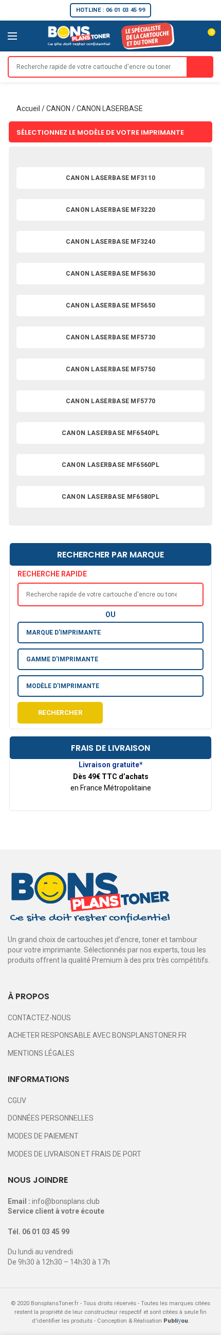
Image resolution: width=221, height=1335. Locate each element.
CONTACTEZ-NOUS (39, 1018)
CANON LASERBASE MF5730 (111, 337)
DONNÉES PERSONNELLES (51, 1118)
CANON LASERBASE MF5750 (111, 369)
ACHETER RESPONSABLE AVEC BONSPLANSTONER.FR (97, 1035)
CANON (58, 108)
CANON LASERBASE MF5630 (111, 273)
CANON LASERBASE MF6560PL (110, 464)
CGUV (17, 1100)
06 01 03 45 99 (45, 1232)
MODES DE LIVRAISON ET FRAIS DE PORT (74, 1154)
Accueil (28, 108)
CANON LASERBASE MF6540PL (110, 433)
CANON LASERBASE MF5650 (111, 305)
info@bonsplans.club (66, 1201)
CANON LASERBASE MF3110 (111, 178)
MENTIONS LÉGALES (41, 1053)
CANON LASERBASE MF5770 (111, 401)
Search (200, 67)
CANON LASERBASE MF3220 (111, 209)
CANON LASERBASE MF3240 (111, 241)
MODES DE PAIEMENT (43, 1136)
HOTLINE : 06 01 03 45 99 (110, 10)
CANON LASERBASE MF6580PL (110, 496)
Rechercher (60, 712)
